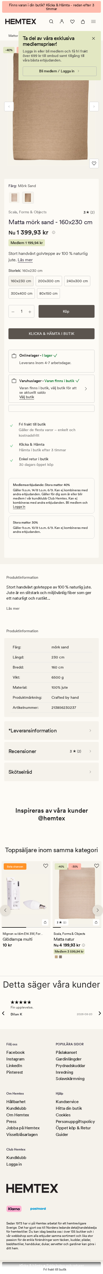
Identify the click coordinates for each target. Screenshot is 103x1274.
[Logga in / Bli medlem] (62, 21)
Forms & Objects (32, 212)
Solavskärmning (70, 1078)
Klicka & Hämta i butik (51, 333)
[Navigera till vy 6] (97, 927)
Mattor (13, 36)
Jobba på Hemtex (22, 1127)
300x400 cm (21, 293)
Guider (62, 1134)
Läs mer (25, 259)
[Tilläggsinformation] (52, 233)
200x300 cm (49, 281)
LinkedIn (14, 1065)
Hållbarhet (16, 1101)
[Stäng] (93, 38)
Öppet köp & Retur (73, 1127)
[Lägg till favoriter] (94, 163)
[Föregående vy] (9, 106)
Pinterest (14, 1072)
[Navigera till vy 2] (38, 927)
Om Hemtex (17, 1114)
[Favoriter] (72, 21)
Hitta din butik (69, 1108)
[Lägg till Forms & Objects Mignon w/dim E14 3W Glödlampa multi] (45, 922)
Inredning (64, 1072)
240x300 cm (77, 281)
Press (11, 1121)
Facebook (15, 1052)
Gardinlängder (69, 1058)
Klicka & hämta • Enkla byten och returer (51, 1265)
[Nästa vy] (94, 106)
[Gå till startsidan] (20, 21)
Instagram (15, 1058)
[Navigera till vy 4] (81, 927)
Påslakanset (66, 1052)
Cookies (63, 1114)
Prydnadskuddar (70, 1065)
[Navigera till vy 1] (14, 927)
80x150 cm (48, 293)
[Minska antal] (13, 311)
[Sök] (51, 21)
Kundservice (67, 1101)
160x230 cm (21, 281)
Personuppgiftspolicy (75, 1121)
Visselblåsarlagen (22, 1134)
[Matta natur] (14, 197)
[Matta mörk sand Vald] (28, 197)
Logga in (19, 506)
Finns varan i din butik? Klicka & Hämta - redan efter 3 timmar (51, 7)
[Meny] (93, 21)
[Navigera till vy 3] (73, 927)
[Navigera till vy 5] (89, 927)
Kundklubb (16, 1108)
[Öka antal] (30, 311)
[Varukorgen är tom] (83, 21)
